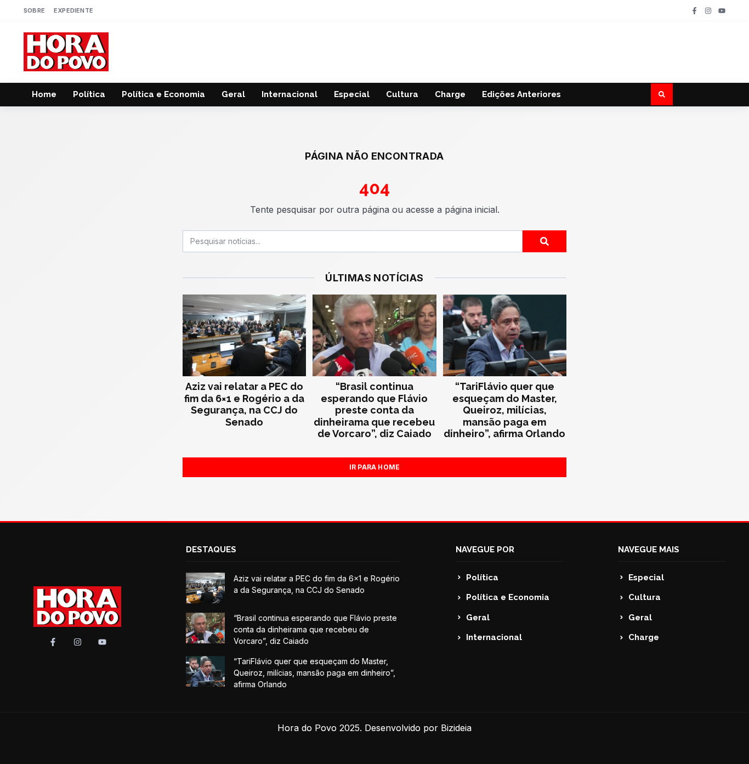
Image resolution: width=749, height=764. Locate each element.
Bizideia (456, 727)
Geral (233, 94)
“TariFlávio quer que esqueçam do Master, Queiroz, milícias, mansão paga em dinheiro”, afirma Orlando (504, 410)
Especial (352, 94)
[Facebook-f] (694, 10)
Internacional (289, 94)
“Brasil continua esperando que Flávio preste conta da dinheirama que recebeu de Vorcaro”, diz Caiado (374, 410)
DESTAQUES (211, 549)
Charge (450, 94)
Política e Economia (163, 94)
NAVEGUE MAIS (648, 549)
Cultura (402, 94)
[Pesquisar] (544, 241)
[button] (662, 94)
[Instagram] (708, 10)
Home (44, 94)
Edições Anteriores (521, 94)
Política (89, 94)
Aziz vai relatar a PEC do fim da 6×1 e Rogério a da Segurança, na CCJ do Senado (244, 404)
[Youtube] (721, 10)
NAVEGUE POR (485, 549)
